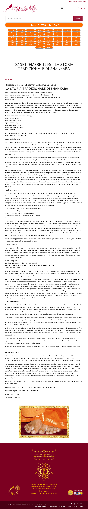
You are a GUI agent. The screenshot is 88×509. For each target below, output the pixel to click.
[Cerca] (61, 8)
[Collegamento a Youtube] (81, 8)
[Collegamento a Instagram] (78, 8)
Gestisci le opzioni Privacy (75, 506)
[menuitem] (61, 8)
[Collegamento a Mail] (84, 8)
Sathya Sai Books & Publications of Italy (24, 504)
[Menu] (66, 8)
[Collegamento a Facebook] (75, 8)
